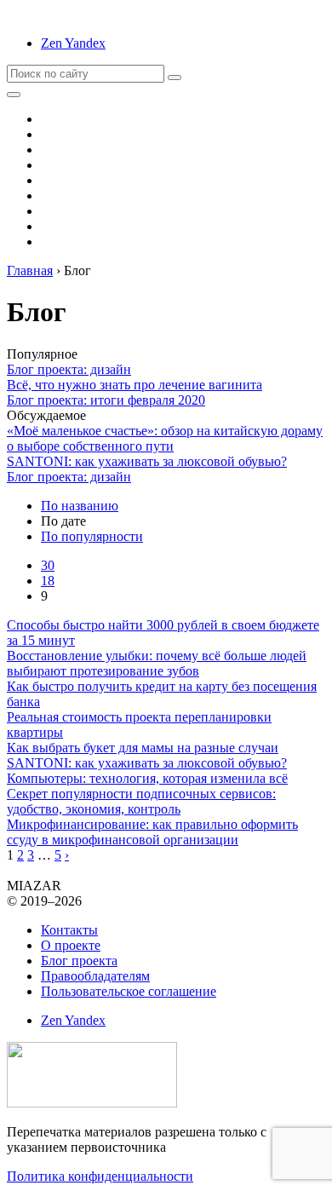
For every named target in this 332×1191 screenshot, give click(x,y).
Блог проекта (79, 960)
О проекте (70, 945)
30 (47, 565)
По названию (79, 505)
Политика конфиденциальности (100, 1176)
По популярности (92, 536)
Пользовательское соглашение (128, 991)
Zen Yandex (73, 43)
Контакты (69, 930)
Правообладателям (95, 976)
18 (47, 580)
